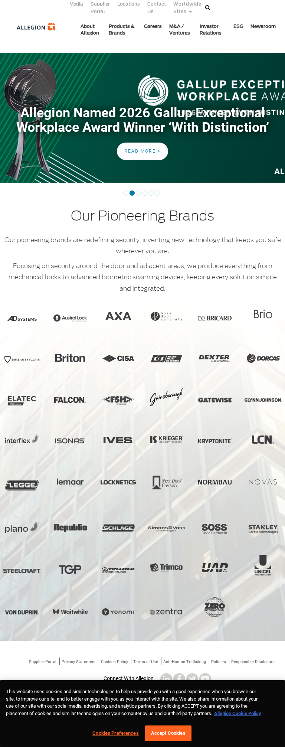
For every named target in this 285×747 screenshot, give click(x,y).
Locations (128, 4)
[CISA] (118, 358)
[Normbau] (214, 482)
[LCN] (263, 440)
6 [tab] (157, 195)
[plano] (21, 527)
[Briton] (70, 358)
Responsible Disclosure (253, 661)
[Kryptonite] (214, 440)
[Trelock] (118, 570)
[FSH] (118, 400)
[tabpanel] (142, 118)
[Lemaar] (70, 482)
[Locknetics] (118, 482)
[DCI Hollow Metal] (166, 358)
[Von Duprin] (21, 612)
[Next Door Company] (166, 483)
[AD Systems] (21, 318)
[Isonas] (70, 441)
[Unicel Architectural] (263, 565)
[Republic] (70, 528)
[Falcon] (70, 400)
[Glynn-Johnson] (263, 400)
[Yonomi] (118, 612)
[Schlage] (118, 528)
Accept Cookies (168, 733)
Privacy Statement (79, 661)
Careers (153, 26)
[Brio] (263, 314)
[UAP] (214, 567)
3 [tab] (138, 195)
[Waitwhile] (70, 611)
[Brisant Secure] (21, 359)
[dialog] (142, 714)
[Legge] (21, 485)
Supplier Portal (42, 661)
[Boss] (166, 316)
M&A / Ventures (179, 29)
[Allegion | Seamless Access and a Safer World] (32, 39)
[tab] (168, 190)
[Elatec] (21, 400)
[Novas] (263, 482)
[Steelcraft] (21, 571)
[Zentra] (166, 611)
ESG (238, 26)
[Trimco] (166, 567)
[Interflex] (21, 438)
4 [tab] (144, 195)
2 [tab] (132, 195)
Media (76, 4)
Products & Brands (122, 29)
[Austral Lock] (70, 318)
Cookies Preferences (115, 733)
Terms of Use (145, 661)
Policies (218, 661)
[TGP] (70, 569)
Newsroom (263, 26)
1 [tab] (125, 195)
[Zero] (214, 607)
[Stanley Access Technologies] (263, 529)
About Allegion (90, 29)
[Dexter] (214, 358)
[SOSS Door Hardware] (214, 529)
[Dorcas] (263, 358)
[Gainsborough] (166, 397)
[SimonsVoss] (166, 529)
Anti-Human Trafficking (184, 661)
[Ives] (118, 440)
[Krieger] (166, 439)
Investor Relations (211, 29)
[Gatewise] (214, 400)
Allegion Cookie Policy (237, 713)
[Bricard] (214, 318)
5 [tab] (151, 195)
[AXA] (118, 316)
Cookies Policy (114, 661)
